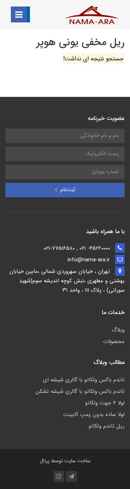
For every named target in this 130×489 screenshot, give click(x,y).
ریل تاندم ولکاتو (106, 426)
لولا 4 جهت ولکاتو (105, 403)
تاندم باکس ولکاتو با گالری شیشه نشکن (80, 391)
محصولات (114, 341)
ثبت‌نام (67, 190)
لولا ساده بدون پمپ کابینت (94, 414)
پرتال (44, 461)
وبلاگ (118, 330)
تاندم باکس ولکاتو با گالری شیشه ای (84, 380)
